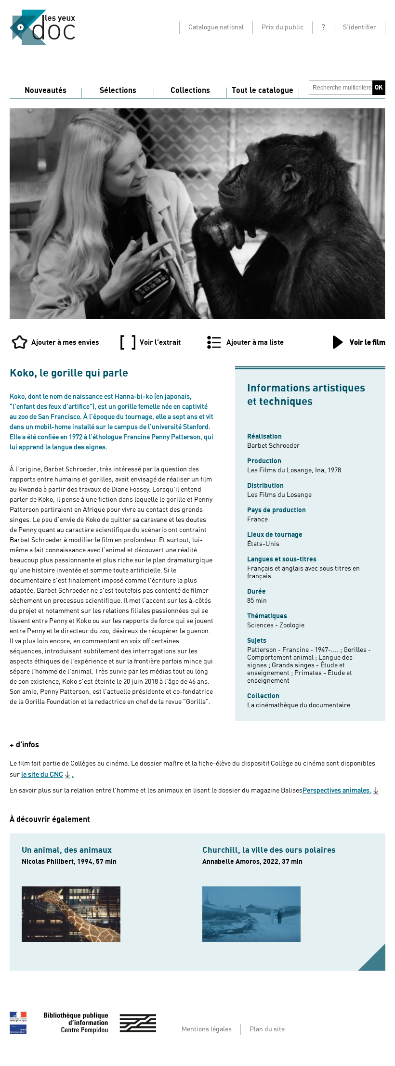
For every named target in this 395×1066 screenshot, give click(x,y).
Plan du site (267, 1029)
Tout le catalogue (262, 90)
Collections (190, 90)
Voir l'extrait (160, 342)
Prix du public (282, 27)
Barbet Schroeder (273, 445)
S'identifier (359, 27)
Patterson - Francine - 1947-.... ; (295, 650)
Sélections (118, 90)
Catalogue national (216, 27)
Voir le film (367, 342)
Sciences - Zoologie (275, 625)
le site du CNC (42, 774)
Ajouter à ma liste (255, 342)
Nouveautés (45, 90)
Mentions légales (207, 1029)
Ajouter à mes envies (65, 342)
